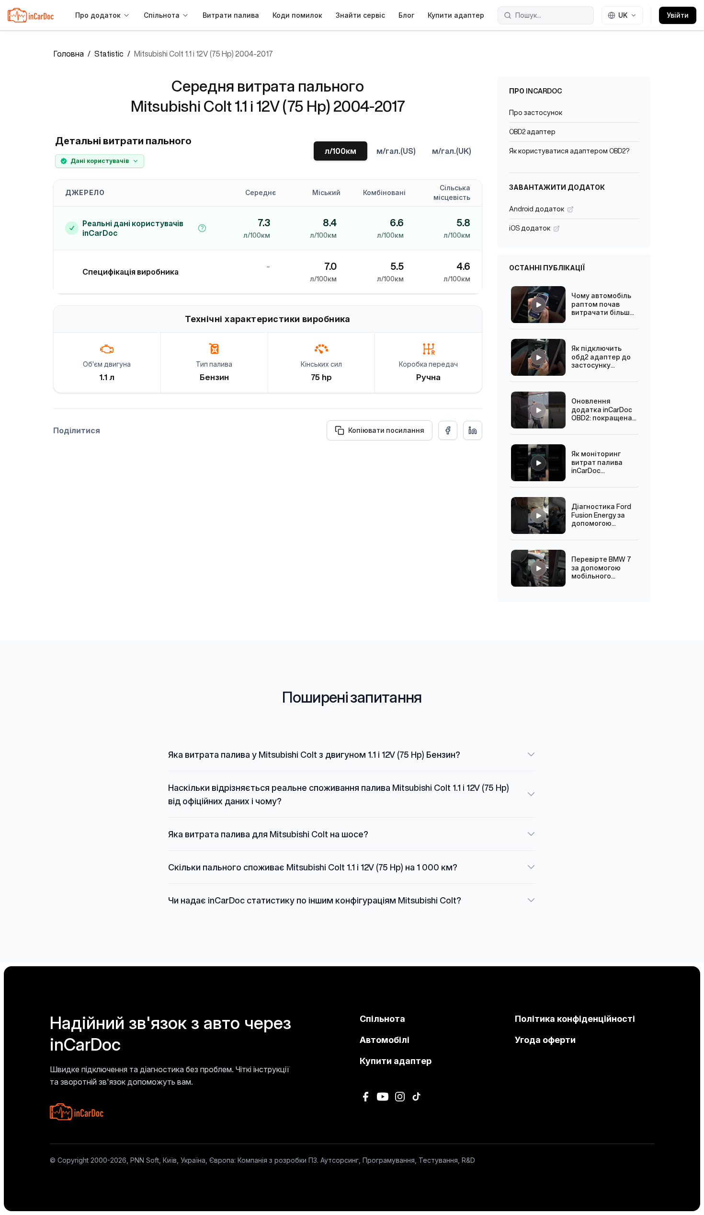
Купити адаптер (456, 15)
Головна (68, 54)
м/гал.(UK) (451, 151)
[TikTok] (417, 1096)
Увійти (678, 15)
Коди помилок (297, 15)
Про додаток (98, 15)
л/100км (340, 151)
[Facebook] (365, 1096)
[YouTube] (382, 1096)
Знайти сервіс (360, 15)
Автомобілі (384, 1040)
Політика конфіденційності (575, 1019)
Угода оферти (545, 1040)
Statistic (109, 54)
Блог (406, 15)
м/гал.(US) (396, 151)
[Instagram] (400, 1096)
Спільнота (162, 15)
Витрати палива (231, 15)
